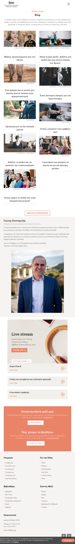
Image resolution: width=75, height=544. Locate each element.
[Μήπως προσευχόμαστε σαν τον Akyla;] (20, 37)
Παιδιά (43, 491)
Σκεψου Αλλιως (20, 48)
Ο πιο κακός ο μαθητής (19, 392)
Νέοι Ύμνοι (8, 494)
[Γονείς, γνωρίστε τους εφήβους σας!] (55, 112)
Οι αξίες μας (9, 463)
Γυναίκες (44, 507)
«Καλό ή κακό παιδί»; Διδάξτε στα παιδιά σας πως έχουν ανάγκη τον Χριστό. (55, 60)
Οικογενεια (30, 83)
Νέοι (42, 498)
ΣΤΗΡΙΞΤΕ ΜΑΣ (36, 443)
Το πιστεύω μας (10, 466)
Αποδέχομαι (68, 540)
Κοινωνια (53, 87)
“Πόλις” (43, 463)
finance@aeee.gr (53, 438)
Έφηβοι (43, 494)
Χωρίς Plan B (15, 366)
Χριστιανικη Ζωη (64, 87)
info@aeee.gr (48, 417)
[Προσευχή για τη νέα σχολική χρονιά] (20, 110)
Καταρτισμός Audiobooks (13, 501)
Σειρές (7, 504)
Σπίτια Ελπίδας (46, 469)
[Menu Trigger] (68, 4)
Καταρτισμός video (11, 498)
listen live (18, 350)
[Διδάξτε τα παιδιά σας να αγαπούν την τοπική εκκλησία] (20, 143)
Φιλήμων (44, 466)
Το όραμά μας (9, 472)
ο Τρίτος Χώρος (46, 475)
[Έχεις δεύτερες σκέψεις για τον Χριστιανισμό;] (55, 76)
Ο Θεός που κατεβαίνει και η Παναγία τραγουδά (30, 379)
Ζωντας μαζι (65, 48)
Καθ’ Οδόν (44, 472)
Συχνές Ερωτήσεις (11, 478)
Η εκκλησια (21, 153)
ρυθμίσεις (16, 542)
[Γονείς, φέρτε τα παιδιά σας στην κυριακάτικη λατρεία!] (20, 178)
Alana (43, 478)
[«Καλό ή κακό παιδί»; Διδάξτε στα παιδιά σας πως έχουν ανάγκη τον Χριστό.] (55, 37)
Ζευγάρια (44, 501)
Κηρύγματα (8, 491)
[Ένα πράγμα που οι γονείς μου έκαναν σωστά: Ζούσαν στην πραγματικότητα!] (20, 73)
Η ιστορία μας (9, 469)
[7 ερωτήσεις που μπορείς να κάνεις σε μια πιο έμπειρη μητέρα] (55, 145)
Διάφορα (8, 507)
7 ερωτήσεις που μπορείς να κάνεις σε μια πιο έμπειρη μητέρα (55, 165)
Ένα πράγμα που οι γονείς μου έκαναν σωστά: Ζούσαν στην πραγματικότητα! (19, 93)
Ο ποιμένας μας (10, 475)
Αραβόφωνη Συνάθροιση (49, 504)
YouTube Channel (20, 361)
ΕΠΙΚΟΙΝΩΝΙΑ (36, 423)
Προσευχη (30, 48)
